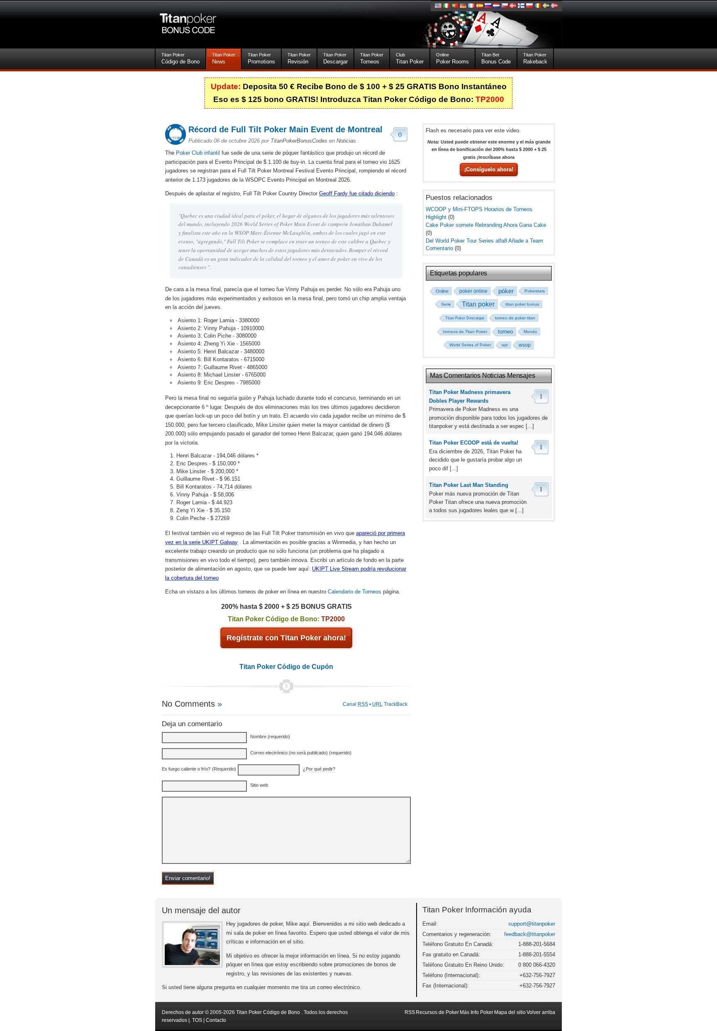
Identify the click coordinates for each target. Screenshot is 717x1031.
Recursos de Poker (437, 1012)
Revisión (299, 58)
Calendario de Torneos (354, 591)
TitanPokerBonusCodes (299, 141)
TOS (197, 1020)
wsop (525, 345)
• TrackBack (388, 704)
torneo (505, 332)
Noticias (346, 141)
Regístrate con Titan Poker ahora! (286, 638)
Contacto (216, 1020)
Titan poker (478, 304)
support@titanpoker (531, 924)
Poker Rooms (452, 58)
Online (442, 291)
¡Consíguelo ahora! (488, 170)
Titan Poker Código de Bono (268, 1012)
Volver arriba (541, 1012)
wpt (505, 345)
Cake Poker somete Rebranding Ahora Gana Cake (486, 225)
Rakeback (535, 58)
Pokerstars (534, 291)
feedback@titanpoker (529, 934)
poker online (473, 291)
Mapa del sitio (510, 1012)
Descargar (335, 58)
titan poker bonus (522, 304)
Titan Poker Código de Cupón (286, 666)
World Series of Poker (470, 345)
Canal (355, 704)
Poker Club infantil (198, 153)
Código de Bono (180, 58)
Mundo (530, 331)
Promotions (261, 58)
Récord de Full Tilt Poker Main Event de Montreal (285, 129)
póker (506, 291)
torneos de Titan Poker (465, 331)
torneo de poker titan (515, 318)
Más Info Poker (476, 1012)
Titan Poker (410, 58)
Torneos (371, 58)
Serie (446, 304)
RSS (410, 1012)
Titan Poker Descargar (464, 318)
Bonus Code (496, 58)
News (223, 58)
